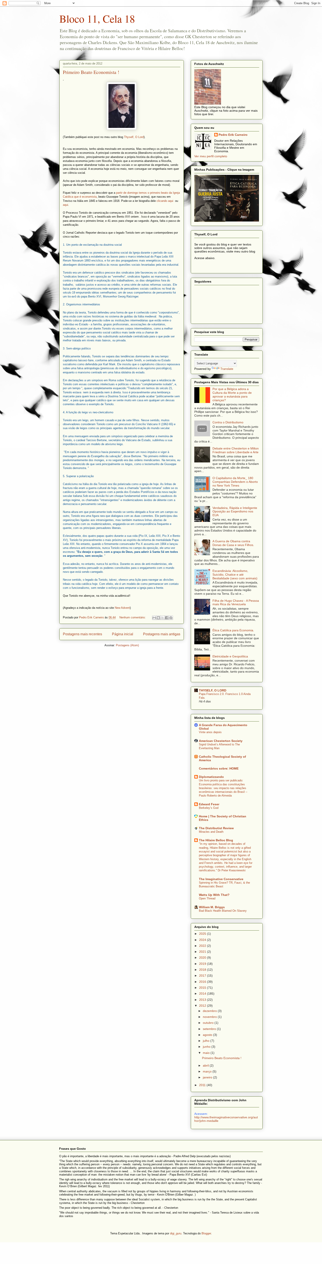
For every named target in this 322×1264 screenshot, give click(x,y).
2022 (203, 945)
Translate (226, 369)
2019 (203, 963)
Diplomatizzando (211, 777)
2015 (203, 987)
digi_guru (175, 1233)
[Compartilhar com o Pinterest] (171, 618)
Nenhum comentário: (133, 617)
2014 (203, 993)
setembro (210, 1029)
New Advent (122, 607)
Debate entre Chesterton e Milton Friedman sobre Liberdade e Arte (235, 450)
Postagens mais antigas (161, 634)
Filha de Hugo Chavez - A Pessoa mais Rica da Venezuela (235, 602)
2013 (203, 999)
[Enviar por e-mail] (154, 618)
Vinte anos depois (210, 732)
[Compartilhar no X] (162, 618)
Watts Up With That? (214, 895)
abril (206, 1065)
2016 (203, 981)
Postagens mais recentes (82, 634)
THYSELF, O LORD (212, 690)
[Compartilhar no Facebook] (167, 618)
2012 (203, 1005)
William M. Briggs (212, 907)
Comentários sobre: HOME (219, 768)
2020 (203, 957)
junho (207, 1046)
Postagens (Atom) (127, 645)
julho (206, 1040)
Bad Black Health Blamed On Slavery (223, 910)
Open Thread (207, 898)
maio (207, 1053)
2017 (203, 975)
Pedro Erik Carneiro (233, 134)
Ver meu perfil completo (210, 156)
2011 (203, 1085)
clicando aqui (166, 200)
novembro (210, 1017)
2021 (203, 951)
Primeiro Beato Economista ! (91, 72)
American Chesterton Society (220, 741)
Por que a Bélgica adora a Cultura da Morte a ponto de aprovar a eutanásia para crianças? (232, 394)
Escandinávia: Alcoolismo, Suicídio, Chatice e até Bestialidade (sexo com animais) (234, 574)
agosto (208, 1035)
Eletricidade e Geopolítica (230, 656)
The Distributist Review (216, 828)
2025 (203, 933)
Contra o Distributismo (227, 422)
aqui (65, 204)
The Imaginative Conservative (221, 879)
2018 (203, 969)
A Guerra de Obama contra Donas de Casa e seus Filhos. (233, 543)
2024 (203, 940)
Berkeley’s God (208, 807)
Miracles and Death (211, 831)
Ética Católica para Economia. (233, 630)
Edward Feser (209, 804)
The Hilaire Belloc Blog (216, 840)
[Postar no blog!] (158, 618)
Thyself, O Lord (134, 137)
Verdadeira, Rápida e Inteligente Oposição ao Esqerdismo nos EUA (234, 511)
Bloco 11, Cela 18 (97, 18)
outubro (208, 1022)
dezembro (210, 1011)
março (207, 1071)
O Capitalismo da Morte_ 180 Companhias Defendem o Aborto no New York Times (235, 481)
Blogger (206, 1233)
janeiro (208, 1077)
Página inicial (122, 634)
